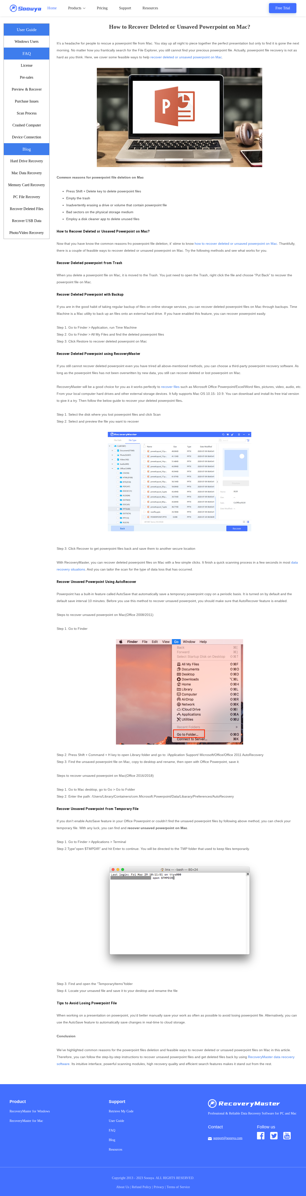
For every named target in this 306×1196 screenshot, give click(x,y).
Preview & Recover (27, 89)
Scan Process (27, 113)
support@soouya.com (227, 1138)
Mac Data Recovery (26, 173)
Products (74, 8)
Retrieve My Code (121, 1111)
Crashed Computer (26, 125)
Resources (150, 8)
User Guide (116, 1121)
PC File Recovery (26, 197)
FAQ (112, 1130)
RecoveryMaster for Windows (30, 1111)
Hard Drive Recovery (26, 161)
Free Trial (282, 8)
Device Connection (26, 137)
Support (125, 8)
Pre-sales (26, 77)
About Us (122, 1187)
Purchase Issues (26, 101)
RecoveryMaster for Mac (26, 1121)
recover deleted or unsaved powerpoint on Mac (186, 57)
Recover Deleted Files (26, 209)
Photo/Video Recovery (26, 233)
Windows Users (26, 41)
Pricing (102, 8)
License (27, 65)
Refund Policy (141, 1187)
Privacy (159, 1187)
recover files (170, 387)
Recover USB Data (26, 221)
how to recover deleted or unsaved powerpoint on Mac (236, 243)
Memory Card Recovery (26, 185)
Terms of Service (178, 1187)
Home (52, 8)
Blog (112, 1140)
